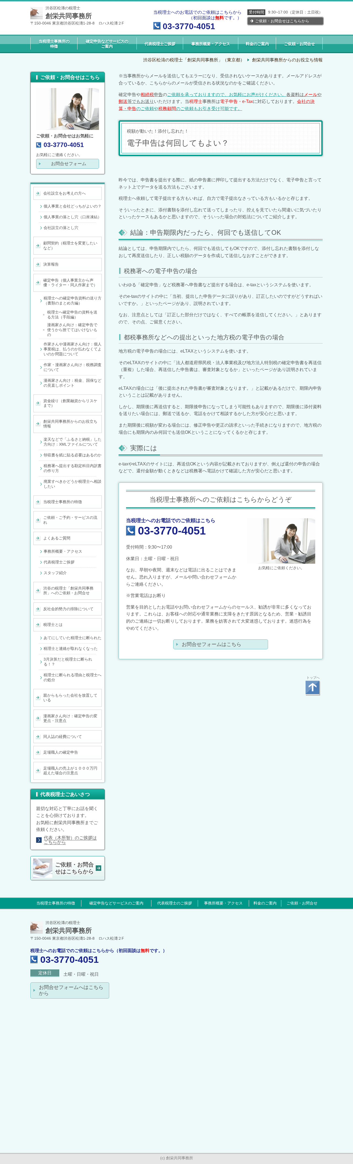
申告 (152, 94)
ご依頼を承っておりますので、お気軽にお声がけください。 (226, 94)
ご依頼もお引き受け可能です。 (211, 108)
